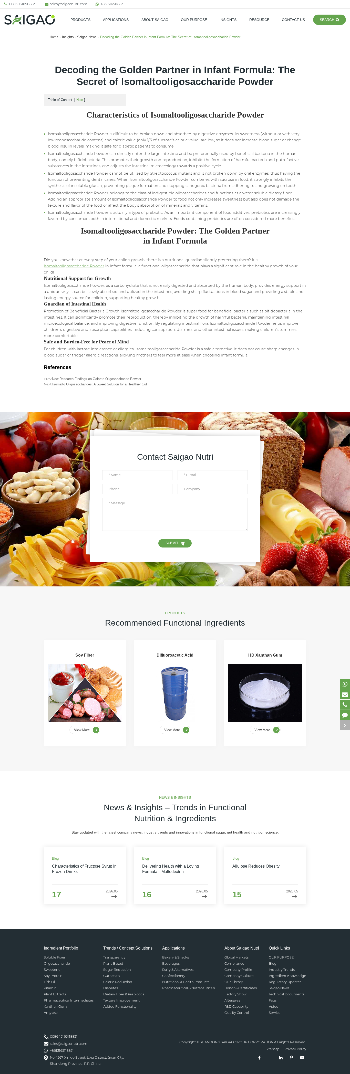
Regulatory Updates (285, 982)
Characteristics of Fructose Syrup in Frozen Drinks (84, 869)
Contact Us (293, 20)
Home (54, 37)
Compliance (234, 963)
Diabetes (110, 988)
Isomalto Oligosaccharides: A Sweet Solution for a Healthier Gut (99, 384)
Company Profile (238, 970)
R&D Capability (236, 1006)
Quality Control (236, 1013)
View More (82, 730)
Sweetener (53, 970)
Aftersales (232, 1000)
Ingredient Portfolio (61, 948)
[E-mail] (345, 694)
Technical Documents (286, 994)
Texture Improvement (121, 1000)
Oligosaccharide (57, 963)
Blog (272, 963)
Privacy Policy (295, 1049)
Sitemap (273, 1049)
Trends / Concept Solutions (127, 948)
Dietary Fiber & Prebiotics (123, 994)
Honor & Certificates (240, 988)
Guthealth (111, 976)
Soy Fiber (84, 655)
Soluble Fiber (54, 957)
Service (275, 1013)
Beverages (171, 963)
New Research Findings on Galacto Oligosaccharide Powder (96, 379)
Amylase (51, 1013)
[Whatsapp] (345, 684)
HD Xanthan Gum (265, 655)
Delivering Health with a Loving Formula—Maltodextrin (170, 869)
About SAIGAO (154, 20)
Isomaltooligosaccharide (74, 266)
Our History (233, 982)
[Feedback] (345, 715)
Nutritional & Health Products (185, 982)
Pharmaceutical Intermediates (69, 1000)
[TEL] (345, 705)
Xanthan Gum (55, 1006)
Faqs (272, 1000)
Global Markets (236, 957)
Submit (172, 543)
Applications (116, 20)
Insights (228, 20)
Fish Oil (50, 982)
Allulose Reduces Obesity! (256, 866)
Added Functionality (120, 1006)
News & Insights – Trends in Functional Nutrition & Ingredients (175, 813)
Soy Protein (53, 976)
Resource (259, 20)
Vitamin (50, 988)
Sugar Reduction (117, 970)
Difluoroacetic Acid (175, 655)
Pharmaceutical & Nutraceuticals (188, 988)
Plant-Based (113, 963)
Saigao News (87, 37)
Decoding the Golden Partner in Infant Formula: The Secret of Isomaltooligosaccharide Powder (170, 37)
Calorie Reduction (117, 982)
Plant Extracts (55, 994)
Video (273, 1006)
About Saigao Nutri (241, 948)
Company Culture (239, 976)
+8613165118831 (113, 4)
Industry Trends (282, 970)
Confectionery (173, 976)
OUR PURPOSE (194, 20)
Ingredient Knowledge (287, 976)
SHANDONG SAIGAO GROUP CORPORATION (236, 1042)
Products (80, 20)
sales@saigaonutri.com (68, 4)
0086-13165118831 (23, 4)
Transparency (114, 957)
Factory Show (235, 994)
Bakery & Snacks (175, 957)
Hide (79, 100)
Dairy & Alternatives (177, 970)
